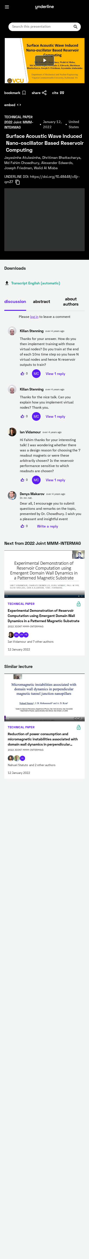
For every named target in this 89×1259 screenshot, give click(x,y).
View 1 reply (55, 373)
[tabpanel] (44, 421)
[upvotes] (22, 373)
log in (34, 317)
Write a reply (47, 526)
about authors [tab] (71, 301)
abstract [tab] (41, 301)
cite (55, 93)
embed (9, 105)
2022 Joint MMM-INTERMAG (53, 543)
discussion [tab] (15, 301)
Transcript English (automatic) (35, 283)
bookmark (12, 93)
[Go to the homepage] (44, 7)
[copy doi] (20, 182)
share (36, 93)
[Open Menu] (7, 7)
